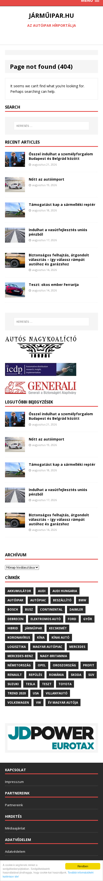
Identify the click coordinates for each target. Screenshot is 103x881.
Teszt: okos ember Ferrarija (54, 284)
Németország (19, 665)
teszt (47, 684)
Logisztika (17, 647)
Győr (87, 619)
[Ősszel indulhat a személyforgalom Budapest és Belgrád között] (15, 164)
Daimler (76, 609)
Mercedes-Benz (20, 656)
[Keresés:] (52, 126)
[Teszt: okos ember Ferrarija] (15, 294)
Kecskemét (58, 628)
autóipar (15, 600)
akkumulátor (19, 591)
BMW (82, 600)
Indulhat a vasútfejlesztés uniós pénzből (58, 232)
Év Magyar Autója (63, 702)
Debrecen (16, 619)
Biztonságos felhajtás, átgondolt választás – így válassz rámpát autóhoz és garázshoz (59, 259)
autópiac (38, 600)
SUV (91, 675)
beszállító (62, 600)
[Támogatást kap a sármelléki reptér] (15, 214)
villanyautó (57, 693)
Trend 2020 (17, 693)
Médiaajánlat (15, 828)
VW (38, 702)
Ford (72, 619)
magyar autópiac (47, 647)
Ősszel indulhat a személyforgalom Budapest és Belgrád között (61, 156)
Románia (56, 675)
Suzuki (13, 684)
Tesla (30, 684)
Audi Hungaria (64, 591)
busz (29, 609)
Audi (42, 591)
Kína (40, 637)
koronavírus (19, 637)
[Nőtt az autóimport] (15, 189)
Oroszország (64, 665)
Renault (15, 675)
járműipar (33, 628)
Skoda (76, 675)
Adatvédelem (15, 851)
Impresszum (14, 781)
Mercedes (77, 647)
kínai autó (61, 637)
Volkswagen (18, 702)
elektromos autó (45, 619)
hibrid (13, 628)
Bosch (13, 609)
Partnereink (14, 805)
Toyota (65, 684)
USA (36, 693)
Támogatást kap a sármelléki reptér (62, 204)
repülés (35, 675)
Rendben (83, 866)
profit (88, 665)
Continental (51, 609)
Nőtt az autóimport (46, 179)
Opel (42, 665)
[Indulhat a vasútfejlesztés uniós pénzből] (15, 239)
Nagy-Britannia (53, 656)
